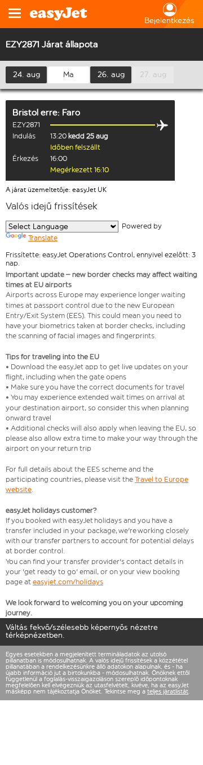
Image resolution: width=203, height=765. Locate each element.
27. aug (153, 74)
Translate (43, 238)
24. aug (26, 74)
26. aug (111, 74)
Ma (68, 74)
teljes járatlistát (167, 691)
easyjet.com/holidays (68, 582)
